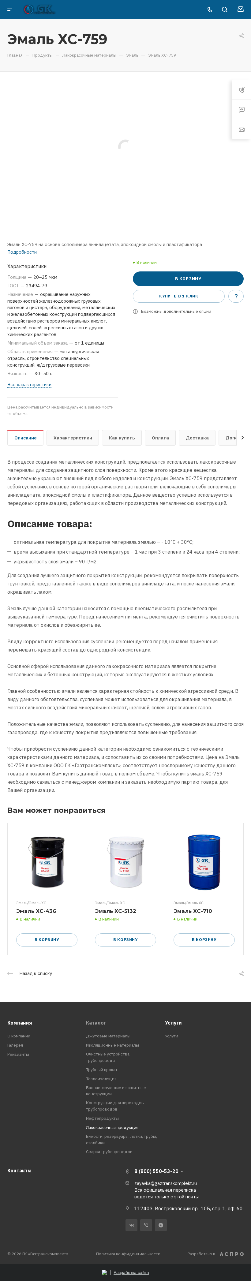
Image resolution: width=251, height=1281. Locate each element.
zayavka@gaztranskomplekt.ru (165, 1183)
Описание (25, 438)
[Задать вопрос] (236, 296)
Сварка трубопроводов (109, 1151)
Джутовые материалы (108, 1036)
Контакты (19, 1170)
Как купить (122, 438)
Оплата (160, 438)
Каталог (96, 1023)
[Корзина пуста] (240, 9)
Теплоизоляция (101, 1078)
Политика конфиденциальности (128, 1254)
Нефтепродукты (102, 1118)
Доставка (197, 438)
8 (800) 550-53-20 (156, 1171)
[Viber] (146, 1225)
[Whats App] (161, 1225)
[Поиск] (224, 10)
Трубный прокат (102, 1069)
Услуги (173, 1023)
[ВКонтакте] (131, 1225)
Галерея (15, 1045)
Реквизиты (18, 1054)
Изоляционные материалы (112, 1045)
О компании (18, 1036)
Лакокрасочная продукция (112, 1127)
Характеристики (73, 438)
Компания (19, 1023)
